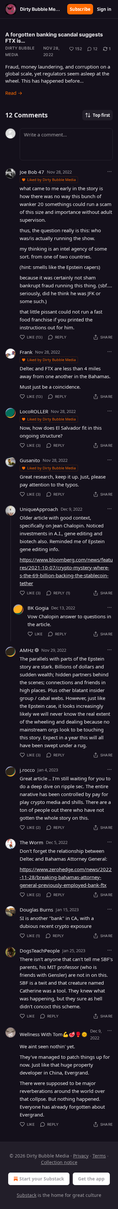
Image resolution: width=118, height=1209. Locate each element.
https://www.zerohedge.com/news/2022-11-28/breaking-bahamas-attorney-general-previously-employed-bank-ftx (66, 877)
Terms (99, 1156)
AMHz (26, 650)
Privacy (80, 1156)
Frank (26, 352)
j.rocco (27, 770)
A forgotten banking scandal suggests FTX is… (54, 37)
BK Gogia (38, 607)
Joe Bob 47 (32, 172)
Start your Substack (41, 1179)
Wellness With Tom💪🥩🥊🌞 (54, 1034)
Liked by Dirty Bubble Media (51, 179)
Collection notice (59, 1162)
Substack (26, 1195)
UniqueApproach (39, 509)
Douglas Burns (36, 909)
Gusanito (30, 460)
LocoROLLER (34, 411)
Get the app (91, 1179)
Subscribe (80, 9)
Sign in (104, 9)
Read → (13, 93)
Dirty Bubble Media (20, 51)
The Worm (31, 842)
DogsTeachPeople (40, 950)
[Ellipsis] (109, 171)
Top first (101, 115)
